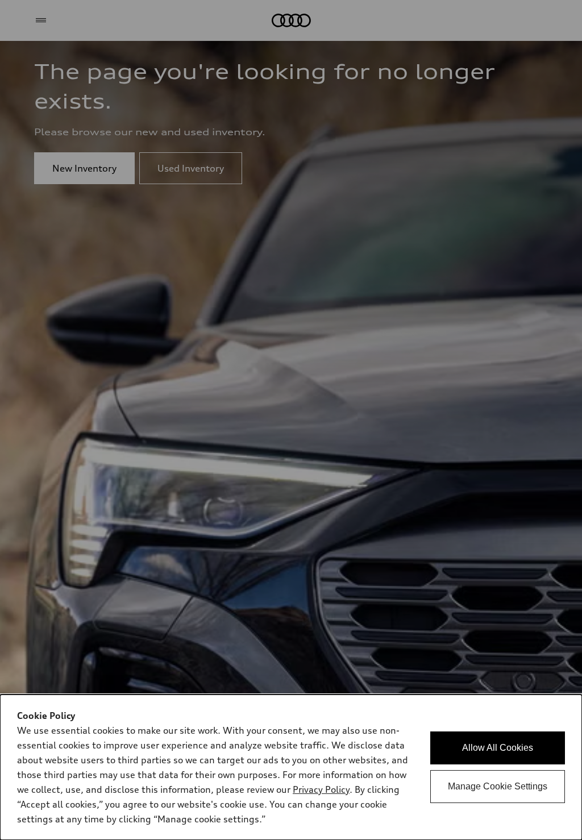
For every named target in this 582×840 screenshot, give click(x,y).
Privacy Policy (321, 789)
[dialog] (291, 767)
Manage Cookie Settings (497, 786)
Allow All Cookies (497, 747)
